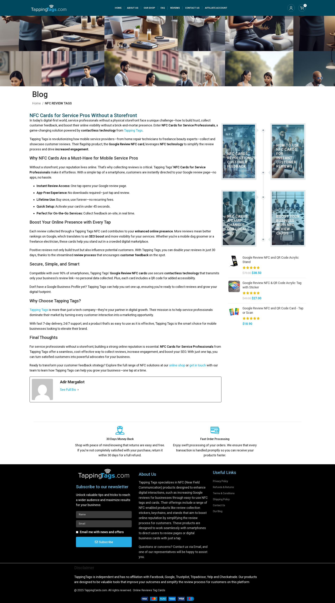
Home (36, 103)
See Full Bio (68, 389)
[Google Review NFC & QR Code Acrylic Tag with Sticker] (234, 291)
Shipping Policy (221, 499)
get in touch (197, 365)
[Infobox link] (120, 442)
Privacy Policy (220, 481)
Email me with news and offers (102, 532)
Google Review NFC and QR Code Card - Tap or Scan (273, 310)
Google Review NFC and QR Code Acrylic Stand (271, 260)
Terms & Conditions (224, 493)
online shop (177, 365)
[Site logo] (49, 8)
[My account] (291, 7)
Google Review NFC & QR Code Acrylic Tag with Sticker (272, 285)
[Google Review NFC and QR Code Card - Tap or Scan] (234, 316)
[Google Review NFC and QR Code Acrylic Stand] (234, 265)
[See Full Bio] (78, 389)
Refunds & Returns (223, 487)
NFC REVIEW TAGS (58, 103)
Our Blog (217, 511)
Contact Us (219, 505)
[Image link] (167, 598)
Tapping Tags (133, 130)
